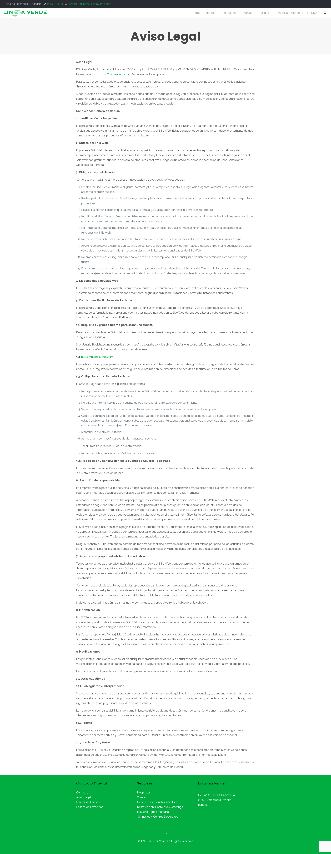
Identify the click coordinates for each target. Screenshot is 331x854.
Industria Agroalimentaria (153, 811)
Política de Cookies (88, 802)
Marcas (247, 12)
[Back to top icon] (165, 833)
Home (196, 12)
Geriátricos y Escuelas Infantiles (157, 802)
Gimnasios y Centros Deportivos (157, 816)
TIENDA (312, 12)
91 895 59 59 (54, 4)
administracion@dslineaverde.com (89, 4)
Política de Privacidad (89, 807)
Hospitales (144, 792)
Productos (229, 12)
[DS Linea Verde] (25, 13)
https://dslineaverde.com (115, 74)
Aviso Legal (83, 797)
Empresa (282, 12)
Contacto (297, 12)
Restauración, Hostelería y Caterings (160, 807)
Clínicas (142, 797)
